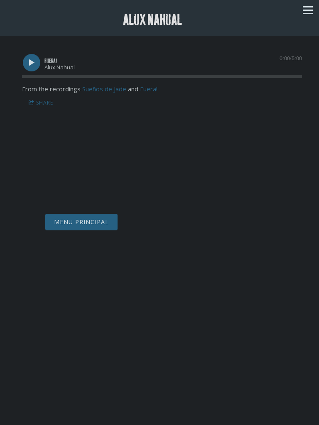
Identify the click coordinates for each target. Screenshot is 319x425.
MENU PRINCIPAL (81, 222)
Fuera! (148, 89)
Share (44, 102)
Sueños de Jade (104, 89)
